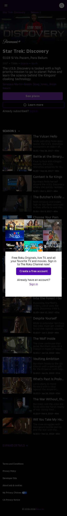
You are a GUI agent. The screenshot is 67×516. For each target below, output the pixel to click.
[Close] (58, 223)
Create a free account (34, 271)
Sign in (33, 284)
